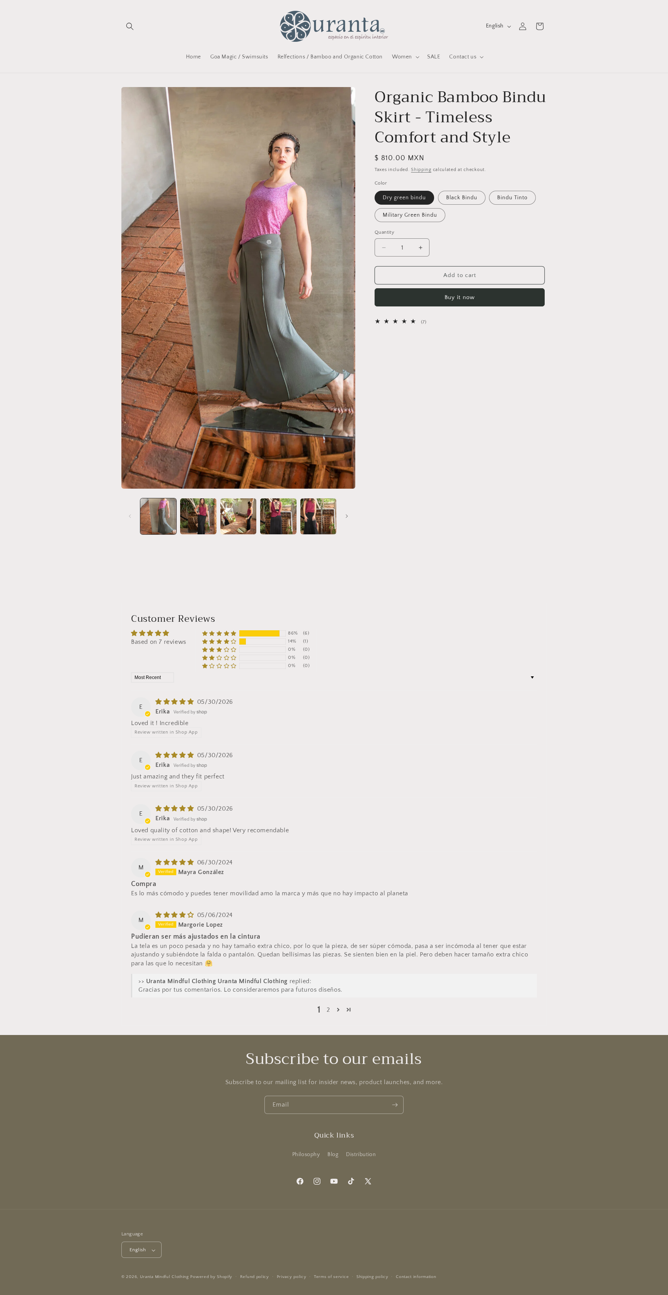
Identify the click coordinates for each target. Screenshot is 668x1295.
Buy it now (460, 297)
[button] (129, 26)
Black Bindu (461, 198)
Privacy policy (292, 1276)
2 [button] (328, 1009)
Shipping (421, 169)
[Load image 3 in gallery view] (238, 516)
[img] (175, 701)
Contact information (416, 1276)
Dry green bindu (404, 198)
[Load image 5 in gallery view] (318, 516)
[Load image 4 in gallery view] (278, 516)
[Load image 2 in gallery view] (198, 516)
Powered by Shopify (211, 1277)
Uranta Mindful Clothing (165, 1277)
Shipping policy (372, 1276)
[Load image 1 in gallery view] (158, 516)
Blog (332, 1154)
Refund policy (254, 1276)
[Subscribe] (394, 1105)
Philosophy (306, 1154)
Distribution (361, 1154)
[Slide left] (129, 516)
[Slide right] (346, 516)
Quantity (384, 232)
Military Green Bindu (410, 215)
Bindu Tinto (512, 198)
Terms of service (331, 1276)
